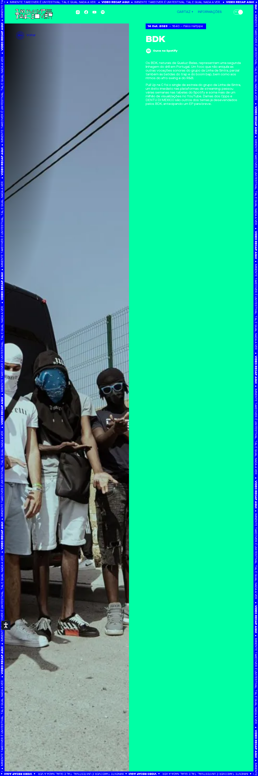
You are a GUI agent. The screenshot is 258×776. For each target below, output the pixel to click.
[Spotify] (102, 12)
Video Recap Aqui (97, 2)
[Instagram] (78, 12)
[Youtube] (94, 12)
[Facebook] (86, 12)
